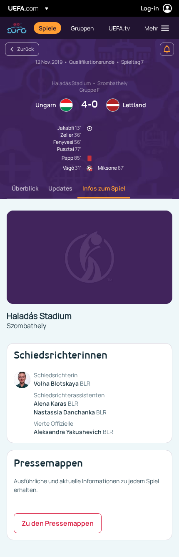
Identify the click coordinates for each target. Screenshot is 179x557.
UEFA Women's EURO (17, 28)
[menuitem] (47, 28)
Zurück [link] (25, 49)
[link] (47, 28)
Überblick (25, 188)
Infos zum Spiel (103, 188)
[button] (155, 28)
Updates (60, 188)
